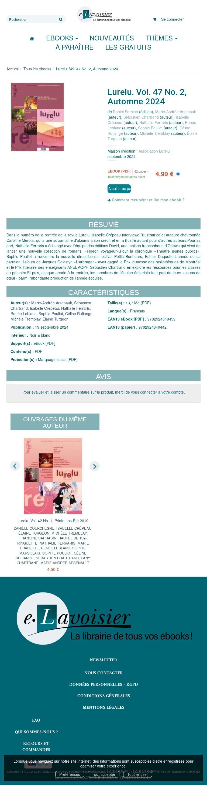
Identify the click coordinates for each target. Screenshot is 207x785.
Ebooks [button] (60, 37)
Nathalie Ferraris (153, 122)
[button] (37, 117)
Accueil (12, 68)
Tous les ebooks (37, 68)
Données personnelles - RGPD (103, 684)
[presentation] (15, 466)
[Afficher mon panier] (154, 19)
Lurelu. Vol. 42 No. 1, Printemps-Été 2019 (53, 520)
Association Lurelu (154, 151)
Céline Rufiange (78, 313)
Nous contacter (103, 673)
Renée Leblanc (23, 313)
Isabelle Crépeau (44, 308)
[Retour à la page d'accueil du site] (103, 14)
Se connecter (172, 19)
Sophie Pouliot (150, 127)
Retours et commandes (36, 747)
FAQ (36, 720)
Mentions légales (103, 707)
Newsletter (103, 660)
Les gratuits (128, 46)
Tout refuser (137, 774)
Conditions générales (103, 696)
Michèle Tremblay (155, 133)
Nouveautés (112, 37)
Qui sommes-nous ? (36, 732)
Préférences (69, 774)
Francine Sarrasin (37, 537)
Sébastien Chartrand (141, 117)
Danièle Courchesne (34, 528)
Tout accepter (103, 774)
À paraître (75, 46)
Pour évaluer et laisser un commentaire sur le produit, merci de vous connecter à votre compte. (103, 392)
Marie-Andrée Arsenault (175, 111)
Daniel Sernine (125, 111)
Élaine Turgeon (55, 319)
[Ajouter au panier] (119, 188)
